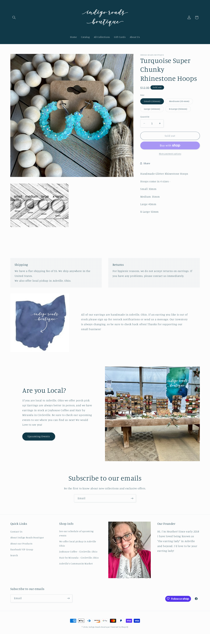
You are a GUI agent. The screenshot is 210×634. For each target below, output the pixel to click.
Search (14, 555)
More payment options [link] (170, 153)
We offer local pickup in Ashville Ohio (77, 543)
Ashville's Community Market (76, 563)
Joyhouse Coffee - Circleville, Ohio (78, 551)
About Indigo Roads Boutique (27, 537)
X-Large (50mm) (180, 109)
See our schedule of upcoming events (76, 533)
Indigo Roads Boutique (99, 627)
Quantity (144, 116)
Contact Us (16, 531)
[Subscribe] (132, 498)
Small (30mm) (154, 102)
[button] (14, 17)
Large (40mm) (154, 109)
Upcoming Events (39, 436)
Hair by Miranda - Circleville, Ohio (79, 557)
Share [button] (147, 163)
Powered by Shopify (119, 627)
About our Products (21, 543)
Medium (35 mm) (181, 102)
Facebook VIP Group (21, 549)
